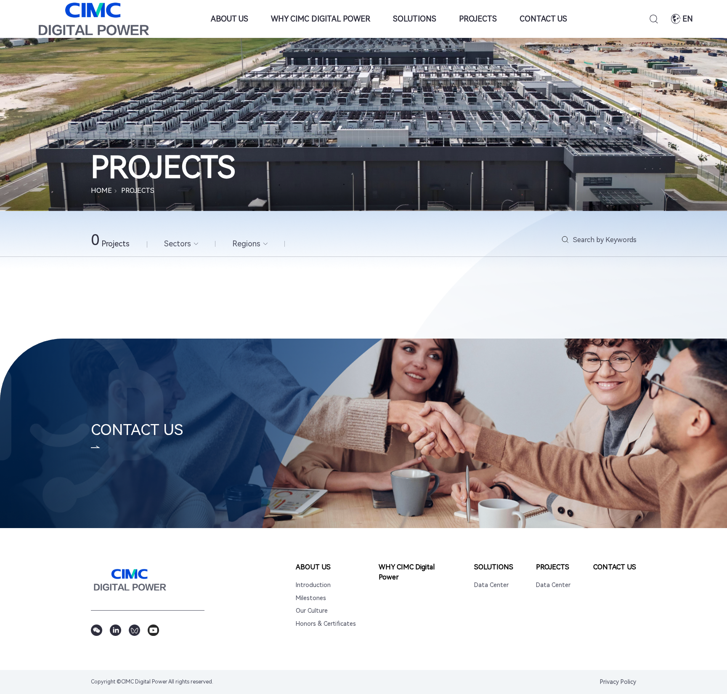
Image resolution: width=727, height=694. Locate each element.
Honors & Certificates (326, 623)
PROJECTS (478, 18)
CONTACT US (543, 18)
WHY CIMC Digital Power (320, 18)
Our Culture (312, 610)
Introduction (313, 585)
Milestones (311, 598)
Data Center (491, 585)
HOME (101, 191)
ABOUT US (229, 18)
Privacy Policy (618, 681)
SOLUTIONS (414, 18)
